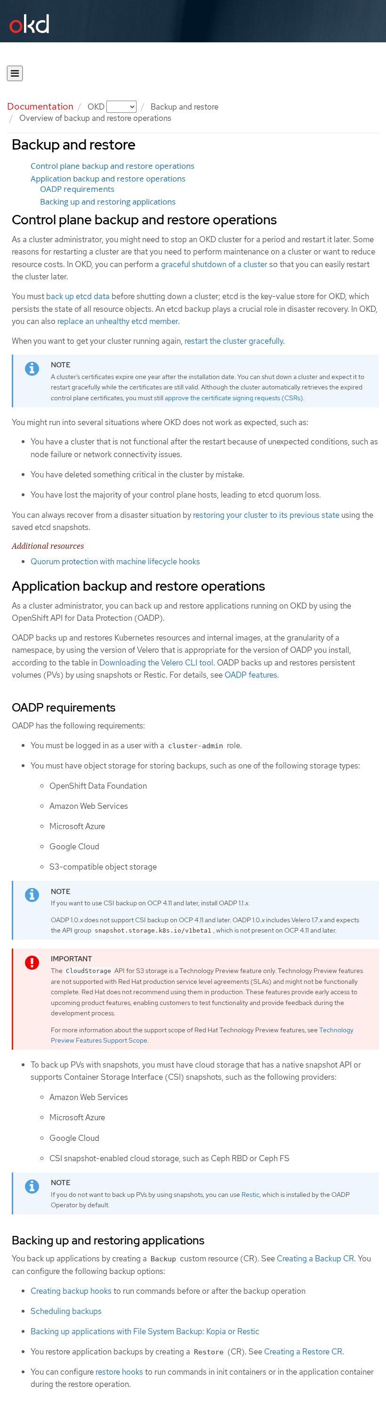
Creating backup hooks (71, 1291)
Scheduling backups (66, 1311)
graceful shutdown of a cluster (214, 264)
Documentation (40, 106)
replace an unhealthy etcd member (117, 321)
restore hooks (119, 1372)
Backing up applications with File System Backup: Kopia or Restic (145, 1331)
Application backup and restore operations (108, 179)
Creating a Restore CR (303, 1351)
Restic (250, 1194)
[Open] (15, 73)
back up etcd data (78, 296)
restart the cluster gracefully (234, 341)
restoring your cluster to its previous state (266, 515)
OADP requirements (77, 189)
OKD (97, 107)
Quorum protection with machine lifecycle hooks (115, 561)
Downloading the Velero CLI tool (156, 662)
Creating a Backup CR (315, 1258)
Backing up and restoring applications (108, 202)
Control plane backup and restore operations (112, 166)
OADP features (251, 675)
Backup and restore (184, 107)
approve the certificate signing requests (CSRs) (234, 398)
